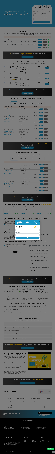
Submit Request (27, 237)
